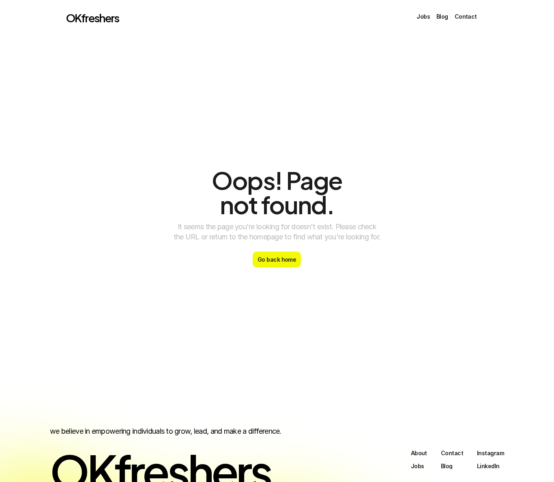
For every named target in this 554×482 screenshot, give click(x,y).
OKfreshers (92, 17)
